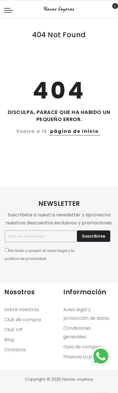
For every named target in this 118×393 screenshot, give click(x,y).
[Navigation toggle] (8, 10)
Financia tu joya (80, 356)
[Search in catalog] (102, 9)
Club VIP (13, 329)
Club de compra (22, 319)
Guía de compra (81, 346)
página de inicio (74, 131)
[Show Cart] (111, 9)
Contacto (15, 349)
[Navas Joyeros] (59, 9)
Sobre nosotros (21, 309)
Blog (9, 339)
